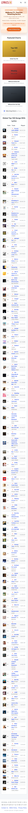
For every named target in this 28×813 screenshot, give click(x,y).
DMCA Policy (13, 808)
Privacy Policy (22, 808)
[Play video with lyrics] (12, 128)
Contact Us (4, 808)
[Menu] (25, 2)
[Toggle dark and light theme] (21, 2)
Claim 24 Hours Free (14, 29)
